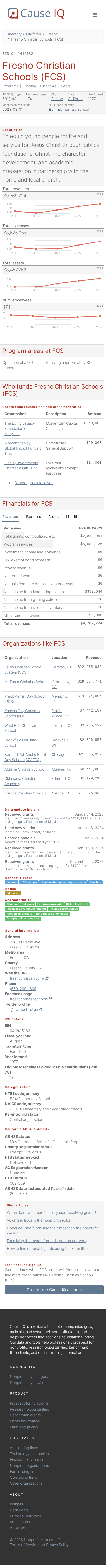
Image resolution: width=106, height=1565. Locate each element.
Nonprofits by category (29, 1376)
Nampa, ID (60, 793)
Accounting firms (24, 1447)
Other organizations (26, 1483)
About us (17, 1527)
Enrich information (25, 1421)
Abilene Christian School (24, 769)
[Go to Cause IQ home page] (36, 14)
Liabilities (73, 516)
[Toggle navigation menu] (95, 14)
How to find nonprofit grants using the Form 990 (47, 1248)
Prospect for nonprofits (29, 1403)
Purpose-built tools (26, 1516)
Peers (66, 86)
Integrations (20, 1522)
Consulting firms (23, 1477)
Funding (29, 86)
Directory (14, 34)
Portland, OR (62, 725)
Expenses (33, 516)
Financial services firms (29, 1459)
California (34, 34)
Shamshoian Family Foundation (28, 869)
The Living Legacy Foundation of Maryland (19, 428)
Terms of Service (24, 1545)
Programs (10, 86)
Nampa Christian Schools (25, 793)
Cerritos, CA (62, 667)
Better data (19, 1510)
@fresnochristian (24, 1009)
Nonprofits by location (28, 1382)
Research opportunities (29, 1409)
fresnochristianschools (29, 999)
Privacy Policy (57, 1545)
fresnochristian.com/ (27, 978)
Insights (16, 1504)
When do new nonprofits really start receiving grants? (51, 1212)
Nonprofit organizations (29, 1465)
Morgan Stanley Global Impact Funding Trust (23, 448)
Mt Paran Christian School (25, 681)
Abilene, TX (61, 769)
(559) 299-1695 (23, 988)
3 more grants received (34, 482)
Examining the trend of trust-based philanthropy (47, 1240)
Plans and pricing (24, 1427)
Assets (53, 516)
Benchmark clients (25, 1415)
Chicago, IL (61, 754)
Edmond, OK (62, 778)
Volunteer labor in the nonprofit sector (38, 1220)
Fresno (52, 34)
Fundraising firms (24, 1471)
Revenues (10, 516)
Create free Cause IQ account (54, 1289)
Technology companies (29, 1453)
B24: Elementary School (69, 109)
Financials (48, 86)
